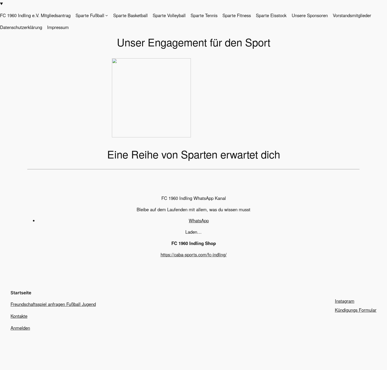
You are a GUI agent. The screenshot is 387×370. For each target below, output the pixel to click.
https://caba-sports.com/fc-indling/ (194, 254)
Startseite (21, 292)
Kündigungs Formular (355, 310)
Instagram (344, 301)
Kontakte (19, 316)
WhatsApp (199, 220)
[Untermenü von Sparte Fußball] (106, 15)
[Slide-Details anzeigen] (151, 135)
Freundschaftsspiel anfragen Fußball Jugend (53, 304)
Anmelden (20, 328)
